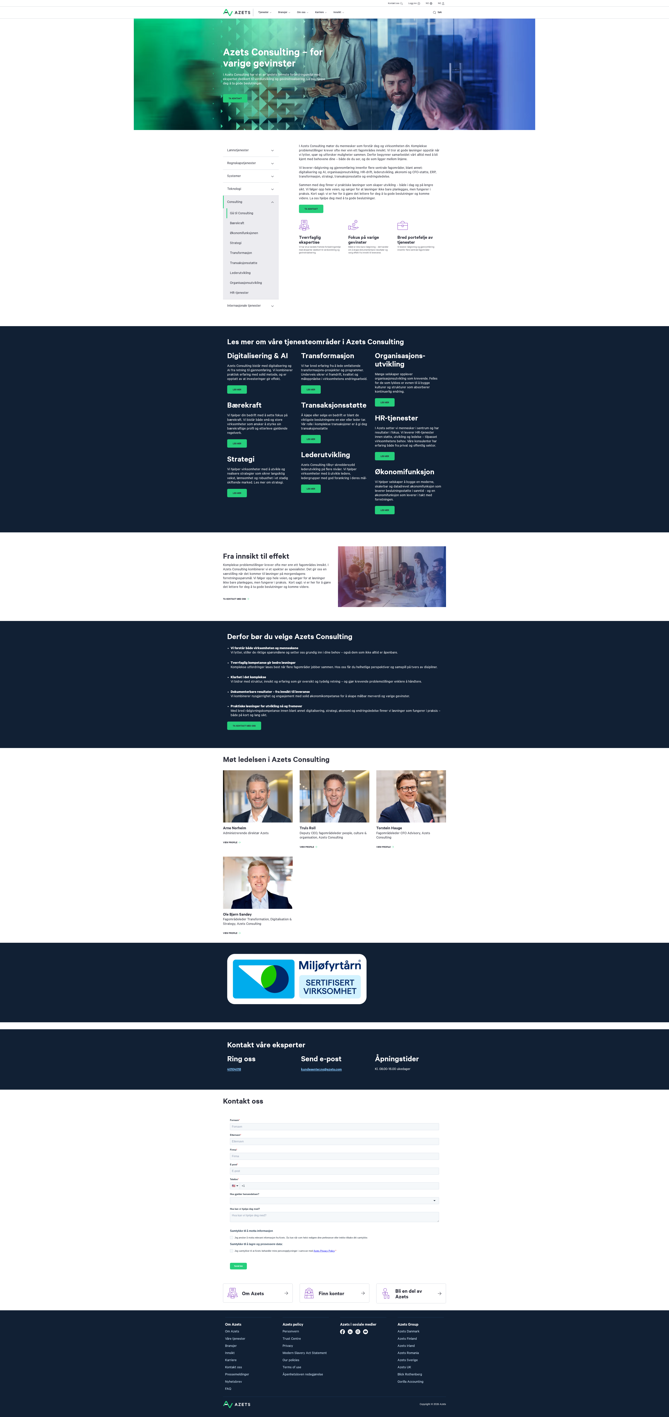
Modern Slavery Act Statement (305, 1353)
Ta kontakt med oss (234, 598)
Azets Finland (407, 1339)
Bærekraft (237, 223)
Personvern (291, 1331)
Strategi (235, 243)
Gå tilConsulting (241, 213)
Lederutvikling (240, 273)
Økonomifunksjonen (244, 233)
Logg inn (412, 3)
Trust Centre (292, 1339)
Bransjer (282, 12)
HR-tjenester (239, 293)
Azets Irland (406, 1346)
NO (427, 3)
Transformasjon (241, 253)
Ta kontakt (235, 98)
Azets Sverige (408, 1360)
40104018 (234, 1069)
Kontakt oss (393, 3)
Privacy (288, 1346)
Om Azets (232, 1331)
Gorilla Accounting (411, 1382)
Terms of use (292, 1367)
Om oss (301, 12)
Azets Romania (408, 1353)
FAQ (228, 1389)
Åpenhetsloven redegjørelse (303, 1374)
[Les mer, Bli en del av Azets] (439, 1293)
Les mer (237, 389)
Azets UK (404, 1367)
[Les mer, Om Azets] (286, 1293)
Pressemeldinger (237, 1374)
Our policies (291, 1360)
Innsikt (337, 12)
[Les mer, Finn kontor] (363, 1293)
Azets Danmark (409, 1331)
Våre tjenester (235, 1339)
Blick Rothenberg (410, 1374)
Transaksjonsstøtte (243, 263)
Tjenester (263, 12)
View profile (232, 843)
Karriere (319, 12)
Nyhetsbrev (233, 1382)
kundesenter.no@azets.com (321, 1069)
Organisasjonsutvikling (246, 283)
